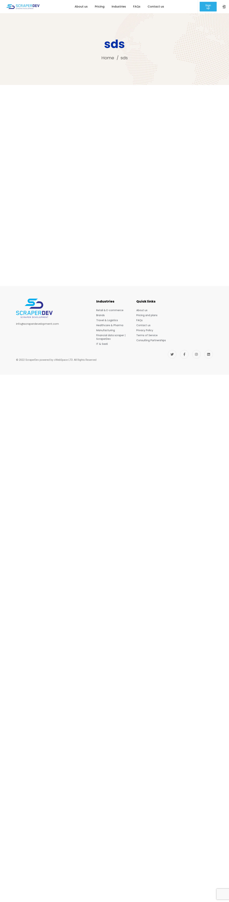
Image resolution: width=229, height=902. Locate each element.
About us (81, 6)
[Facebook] (184, 354)
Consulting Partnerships (151, 340)
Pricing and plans (146, 315)
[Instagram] (196, 354)
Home (107, 58)
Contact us (156, 6)
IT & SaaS (102, 344)
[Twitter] (172, 354)
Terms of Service (147, 335)
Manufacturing (105, 330)
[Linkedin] (208, 354)
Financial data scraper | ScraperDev (110, 337)
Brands (100, 315)
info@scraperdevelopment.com (37, 324)
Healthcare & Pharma (109, 325)
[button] (208, 6)
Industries (119, 6)
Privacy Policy (144, 330)
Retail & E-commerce (109, 310)
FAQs (136, 6)
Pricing (99, 6)
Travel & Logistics (107, 320)
